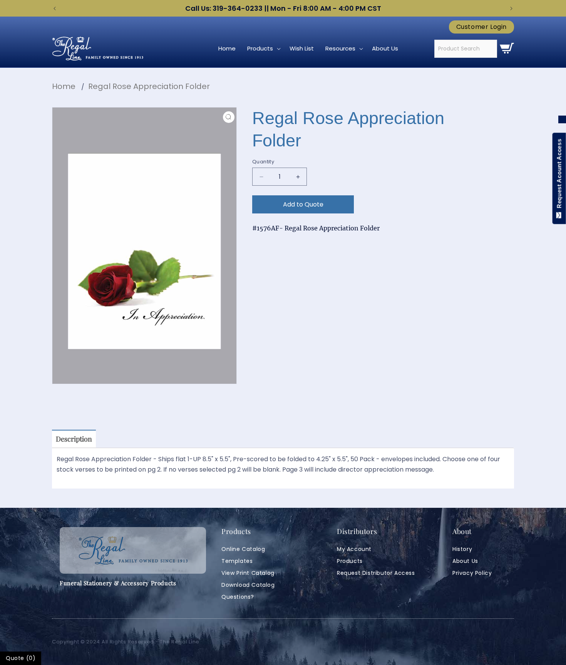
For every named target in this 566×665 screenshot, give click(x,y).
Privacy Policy (472, 573)
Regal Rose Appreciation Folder (149, 86)
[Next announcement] (511, 8)
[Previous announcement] (54, 8)
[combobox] (465, 49)
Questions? (237, 597)
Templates (237, 561)
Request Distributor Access (376, 573)
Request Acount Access (559, 175)
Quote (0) (20, 658)
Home (63, 86)
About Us (465, 561)
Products (350, 561)
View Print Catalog (248, 573)
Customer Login (481, 27)
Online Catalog (243, 549)
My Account (354, 549)
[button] (262, 48)
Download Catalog (248, 585)
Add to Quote (303, 204)
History (462, 549)
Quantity (263, 161)
